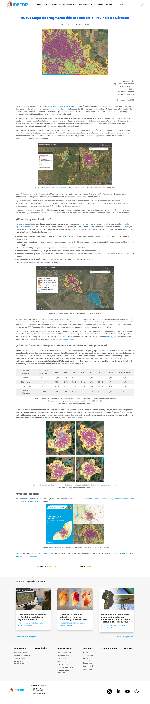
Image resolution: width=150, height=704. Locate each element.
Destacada (39, 623)
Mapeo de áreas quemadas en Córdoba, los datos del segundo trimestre (32, 617)
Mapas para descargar (88, 659)
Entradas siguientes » (125, 636)
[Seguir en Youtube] (127, 691)
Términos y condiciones (19, 662)
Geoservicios (68, 339)
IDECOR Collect (63, 664)
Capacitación (88, 666)
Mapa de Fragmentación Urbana (54, 188)
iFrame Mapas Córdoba (63, 671)
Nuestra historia (20, 658)
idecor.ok (126, 553)
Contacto (109, 5)
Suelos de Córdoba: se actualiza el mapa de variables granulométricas (73, 617)
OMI (59, 661)
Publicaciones (88, 655)
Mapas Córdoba (64, 652)
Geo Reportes (63, 655)
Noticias (20, 626)
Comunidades (97, 5)
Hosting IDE (61, 658)
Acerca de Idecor (21, 652)
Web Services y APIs (65, 668)
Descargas (110, 336)
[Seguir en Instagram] (109, 691)
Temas (86, 652)
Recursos (83, 5)
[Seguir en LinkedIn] (118, 691)
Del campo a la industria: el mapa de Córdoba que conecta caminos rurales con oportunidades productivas (116, 618)
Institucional (42, 5)
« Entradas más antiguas (26, 636)
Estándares (87, 669)
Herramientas (69, 5)
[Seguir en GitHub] (136, 691)
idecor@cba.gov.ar (45, 553)
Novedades (56, 5)
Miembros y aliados (22, 655)
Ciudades (89, 566)
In (49, 547)
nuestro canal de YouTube (26, 556)
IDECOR (22, 623)
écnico (58, 547)
